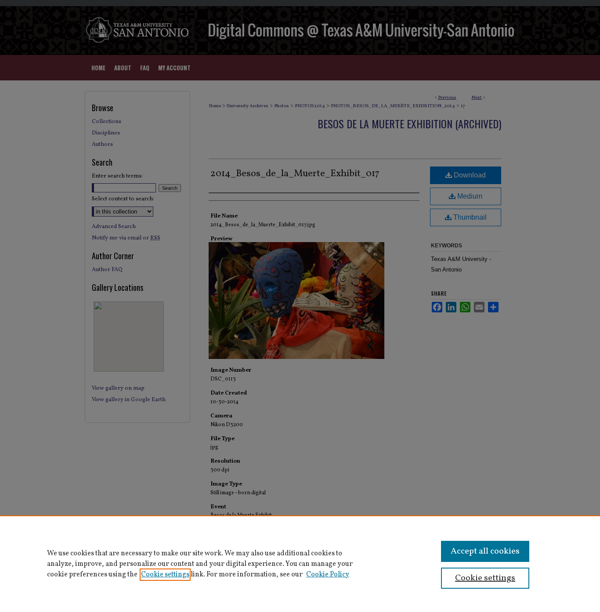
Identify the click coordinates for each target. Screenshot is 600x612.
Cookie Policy (327, 574)
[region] (300, 563)
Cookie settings (165, 574)
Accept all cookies (485, 551)
